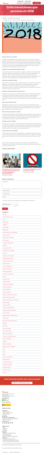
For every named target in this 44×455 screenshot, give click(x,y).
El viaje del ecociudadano (8, 273)
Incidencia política (6, 305)
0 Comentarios (10, 175)
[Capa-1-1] (5, 2)
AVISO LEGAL (5, 452)
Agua (4, 219)
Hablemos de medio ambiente (9, 297)
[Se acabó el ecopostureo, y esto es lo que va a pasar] (32, 154)
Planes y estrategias (7, 338)
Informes (5, 429)
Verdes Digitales (18, 444)
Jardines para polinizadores (8, 307)
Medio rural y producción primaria (10, 320)
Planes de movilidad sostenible (9, 336)
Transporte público (7, 369)
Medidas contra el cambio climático (10, 315)
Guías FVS (5, 428)
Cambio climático (6, 235)
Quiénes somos (6, 411)
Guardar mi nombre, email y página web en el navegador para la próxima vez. (19, 200)
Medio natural (6, 318)
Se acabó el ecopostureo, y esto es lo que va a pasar (32, 170)
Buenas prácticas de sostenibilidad (10, 232)
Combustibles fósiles (7, 248)
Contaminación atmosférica (8, 255)
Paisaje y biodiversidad (7, 333)
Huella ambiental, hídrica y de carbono (11, 299)
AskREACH (5, 224)
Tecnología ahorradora (7, 362)
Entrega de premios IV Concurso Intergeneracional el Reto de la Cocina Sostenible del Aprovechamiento (11, 171)
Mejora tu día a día (7, 419)
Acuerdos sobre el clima (8, 216)
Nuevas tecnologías (7, 328)
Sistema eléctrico (6, 359)
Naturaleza (5, 325)
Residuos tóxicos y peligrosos (9, 346)
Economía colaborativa (7, 266)
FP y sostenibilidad (7, 289)
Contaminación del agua (8, 258)
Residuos (5, 341)
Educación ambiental (7, 268)
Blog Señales (5, 229)
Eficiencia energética (7, 271)
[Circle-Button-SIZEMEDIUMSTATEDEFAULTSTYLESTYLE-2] (3, 422)
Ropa (4, 349)
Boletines (5, 430)
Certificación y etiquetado (8, 237)
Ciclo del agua (6, 240)
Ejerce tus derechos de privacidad (11, 441)
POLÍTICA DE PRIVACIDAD (14, 452)
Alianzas (5, 415)
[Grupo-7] (6, 422)
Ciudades (5, 245)
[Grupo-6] (12, 422)
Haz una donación (7, 435)
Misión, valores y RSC (7, 412)
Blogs (4, 427)
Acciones (5, 214)
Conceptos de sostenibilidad (9, 250)
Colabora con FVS (7, 434)
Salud (4, 354)
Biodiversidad (6, 227)
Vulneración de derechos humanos (11, 440)
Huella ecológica (6, 302)
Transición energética (7, 364)
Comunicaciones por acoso (9, 439)
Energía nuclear (6, 279)
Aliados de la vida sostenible (9, 433)
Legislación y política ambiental (9, 310)
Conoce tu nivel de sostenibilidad (10, 418)
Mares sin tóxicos (6, 312)
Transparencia (6, 414)
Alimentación (5, 222)
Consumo (5, 253)
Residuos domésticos (7, 343)
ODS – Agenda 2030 (7, 331)
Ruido (4, 351)
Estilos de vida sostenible (8, 284)
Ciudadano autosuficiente (8, 242)
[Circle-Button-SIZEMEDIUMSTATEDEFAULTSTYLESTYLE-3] (10, 422)
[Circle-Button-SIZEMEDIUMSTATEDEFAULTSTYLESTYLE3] (8, 422)
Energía (4, 276)
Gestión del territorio (7, 292)
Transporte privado (7, 367)
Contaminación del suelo (8, 261)
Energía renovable (6, 281)
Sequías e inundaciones (8, 356)
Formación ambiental (7, 286)
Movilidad (5, 323)
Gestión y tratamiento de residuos (10, 294)
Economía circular (6, 263)
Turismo (4, 372)
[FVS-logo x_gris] (5, 422)
